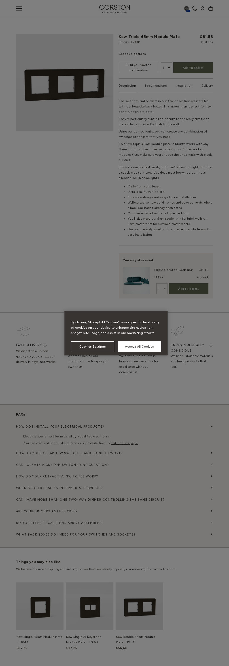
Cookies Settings (92, 347)
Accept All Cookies (139, 347)
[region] (116, 333)
